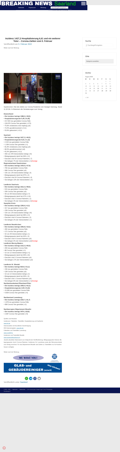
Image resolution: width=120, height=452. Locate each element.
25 (90, 91)
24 (86, 91)
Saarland (23, 382)
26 (94, 91)
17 (86, 88)
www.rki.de (7, 323)
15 (106, 86)
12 (94, 86)
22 (106, 88)
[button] (26, 378)
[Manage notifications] (4, 447)
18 (90, 88)
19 (94, 88)
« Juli (86, 97)
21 (102, 88)
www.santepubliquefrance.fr (12, 337)
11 (90, 86)
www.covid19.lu (8, 333)
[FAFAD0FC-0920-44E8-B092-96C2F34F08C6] (33, 363)
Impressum (32, 7)
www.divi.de (19, 328)
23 (110, 88)
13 (98, 86)
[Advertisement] (60, 24)
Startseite (21, 7)
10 (86, 86)
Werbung (43, 7)
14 (102, 86)
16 (110, 86)
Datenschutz (22, 389)
